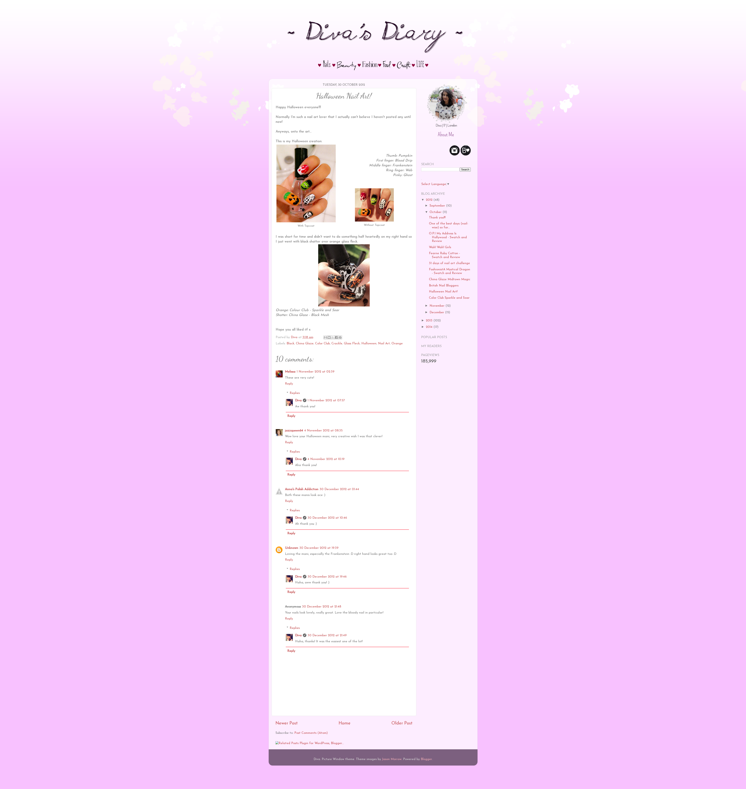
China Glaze (305, 343)
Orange (397, 343)
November (437, 305)
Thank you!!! (437, 217)
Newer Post (286, 723)
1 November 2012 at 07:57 (326, 400)
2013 (429, 320)
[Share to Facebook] (336, 337)
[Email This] (325, 337)
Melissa (290, 371)
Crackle (336, 343)
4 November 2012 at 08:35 (323, 430)
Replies (295, 392)
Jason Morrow (392, 759)
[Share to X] (333, 337)
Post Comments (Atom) (311, 733)
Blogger (426, 759)
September (438, 205)
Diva (298, 400)
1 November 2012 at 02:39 (315, 371)
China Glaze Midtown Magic (449, 279)
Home (344, 723)
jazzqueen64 (294, 430)
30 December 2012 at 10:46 (327, 517)
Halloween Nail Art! (443, 291)
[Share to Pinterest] (340, 337)
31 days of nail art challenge (449, 263)
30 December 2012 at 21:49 (327, 635)
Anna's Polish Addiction (301, 489)
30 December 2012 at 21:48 (321, 606)
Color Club (322, 343)
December (437, 312)
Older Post (401, 723)
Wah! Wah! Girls (440, 247)
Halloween (368, 343)
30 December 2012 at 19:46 (327, 576)
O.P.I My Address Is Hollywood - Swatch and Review (448, 237)
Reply (289, 383)
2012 (429, 200)
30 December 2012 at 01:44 (339, 489)
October (436, 212)
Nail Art (384, 343)
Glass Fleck (352, 343)
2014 (429, 327)
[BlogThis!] (329, 337)
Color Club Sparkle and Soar (449, 297)
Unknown (291, 548)
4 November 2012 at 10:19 (326, 459)
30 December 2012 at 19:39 (318, 548)
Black (290, 343)
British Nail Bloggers (443, 285)
